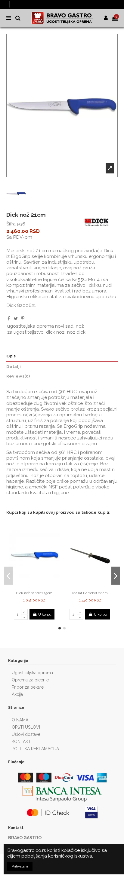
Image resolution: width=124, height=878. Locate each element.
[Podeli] (9, 318)
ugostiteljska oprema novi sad (40, 326)
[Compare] (30, 586)
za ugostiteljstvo (25, 332)
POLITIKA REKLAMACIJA (35, 748)
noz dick (76, 332)
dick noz (55, 332)
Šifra (11, 224)
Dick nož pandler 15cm (34, 593)
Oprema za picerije (30, 680)
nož (80, 326)
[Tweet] (16, 318)
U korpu (44, 614)
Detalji (13, 366)
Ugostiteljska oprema (32, 672)
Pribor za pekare (28, 687)
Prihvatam (20, 866)
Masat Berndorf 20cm (90, 593)
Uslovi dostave (26, 734)
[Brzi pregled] (38, 586)
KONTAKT (21, 741)
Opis (11, 355)
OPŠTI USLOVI (26, 727)
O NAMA (20, 719)
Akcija (17, 694)
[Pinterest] (22, 318)
